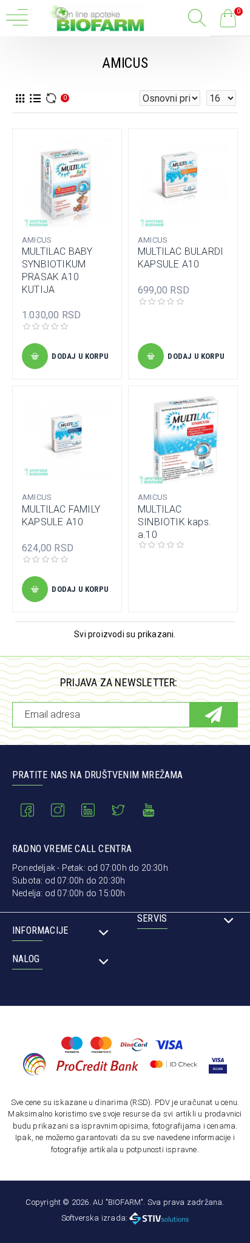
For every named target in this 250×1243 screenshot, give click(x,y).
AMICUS (37, 239)
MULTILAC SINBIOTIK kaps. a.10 (174, 521)
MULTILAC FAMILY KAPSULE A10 (61, 515)
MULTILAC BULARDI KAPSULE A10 (180, 258)
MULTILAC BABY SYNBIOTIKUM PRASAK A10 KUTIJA (57, 270)
